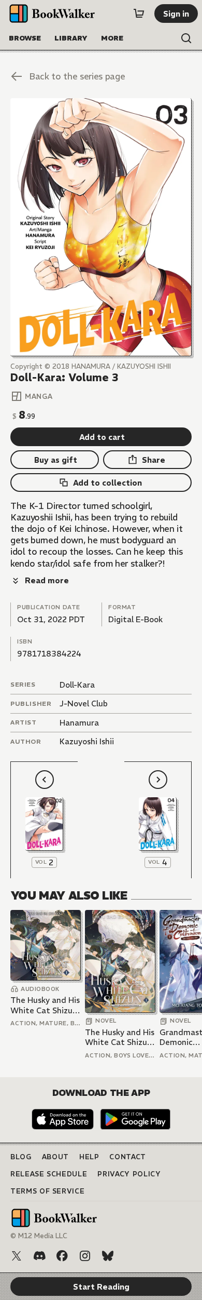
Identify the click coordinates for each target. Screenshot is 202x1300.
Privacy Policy (129, 1174)
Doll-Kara (77, 685)
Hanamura (79, 723)
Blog (21, 1157)
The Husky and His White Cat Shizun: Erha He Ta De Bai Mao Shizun (45, 1005)
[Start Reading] (101, 227)
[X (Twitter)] (16, 1256)
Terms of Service (47, 1191)
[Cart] (138, 13)
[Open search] (186, 38)
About (55, 1157)
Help (89, 1157)
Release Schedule (48, 1174)
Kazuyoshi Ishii (87, 741)
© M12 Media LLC (38, 1235)
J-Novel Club (84, 703)
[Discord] (39, 1256)
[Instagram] (85, 1256)
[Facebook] (62, 1256)
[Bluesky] (108, 1256)
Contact (127, 1157)
